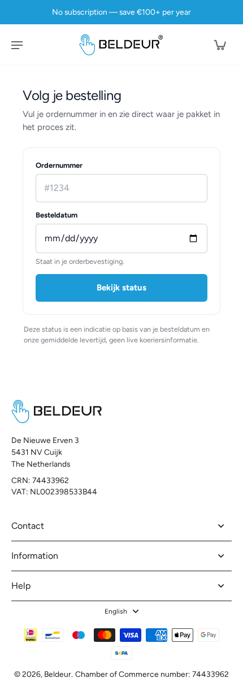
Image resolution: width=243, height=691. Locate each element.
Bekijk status (121, 288)
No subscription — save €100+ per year (121, 11)
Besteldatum (56, 215)
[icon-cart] (219, 44)
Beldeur (57, 674)
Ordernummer (59, 165)
